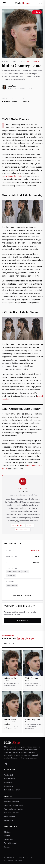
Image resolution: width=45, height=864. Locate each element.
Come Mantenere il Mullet (13, 805)
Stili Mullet (6, 61)
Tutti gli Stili (8, 775)
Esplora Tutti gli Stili (22, 595)
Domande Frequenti (11, 813)
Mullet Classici (19, 61)
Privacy (7, 847)
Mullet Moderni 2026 (12, 790)
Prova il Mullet (9, 816)
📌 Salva (37, 12)
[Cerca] (40, 3)
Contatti (7, 836)
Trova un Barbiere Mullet (13, 809)
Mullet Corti (8, 782)
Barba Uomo (8, 820)
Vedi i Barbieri (22, 620)
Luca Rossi (12, 86)
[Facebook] (6, 764)
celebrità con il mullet (11, 176)
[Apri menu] (4, 3)
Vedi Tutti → (9, 643)
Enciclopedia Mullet (11, 802)
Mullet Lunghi (9, 786)
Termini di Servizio (10, 843)
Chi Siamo (7, 832)
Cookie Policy (9, 839)
